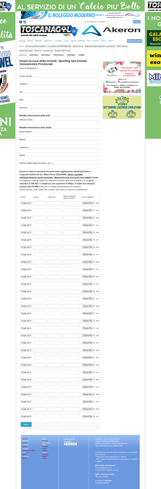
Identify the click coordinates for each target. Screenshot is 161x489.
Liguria (25, 454)
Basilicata (26, 440)
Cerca (136, 22)
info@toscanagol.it (107, 474)
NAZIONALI (34, 55)
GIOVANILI (71, 55)
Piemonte (45, 440)
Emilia (24, 446)
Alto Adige (45, 454)
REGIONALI (45, 55)
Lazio (24, 452)
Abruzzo (25, 439)
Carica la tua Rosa (135, 41)
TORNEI (81, 55)
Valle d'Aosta (46, 442)
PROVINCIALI (58, 55)
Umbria (44, 456)
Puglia (44, 444)
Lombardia (26, 456)
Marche (25, 458)
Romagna (25, 448)
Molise (44, 439)
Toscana (44, 450)
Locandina (67, 441)
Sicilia (44, 448)
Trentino (44, 452)
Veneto (44, 458)
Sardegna (45, 446)
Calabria (25, 442)
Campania (26, 444)
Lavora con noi (69, 439)
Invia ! (26, 424)
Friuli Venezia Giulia (29, 450)
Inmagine (108, 481)
